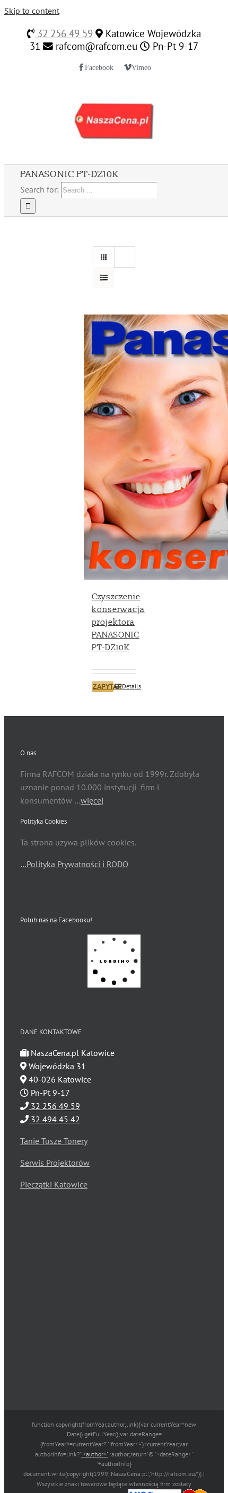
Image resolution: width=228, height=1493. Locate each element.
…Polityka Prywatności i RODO (74, 864)
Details (129, 686)
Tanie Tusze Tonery (53, 1141)
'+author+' (94, 1454)
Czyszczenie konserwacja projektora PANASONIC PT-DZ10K (118, 622)
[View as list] (103, 277)
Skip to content (31, 10)
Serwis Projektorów (55, 1162)
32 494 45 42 (54, 1119)
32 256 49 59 (63, 33)
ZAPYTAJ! (103, 686)
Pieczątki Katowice (53, 1184)
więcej (92, 800)
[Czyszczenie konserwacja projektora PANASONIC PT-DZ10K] (114, 447)
